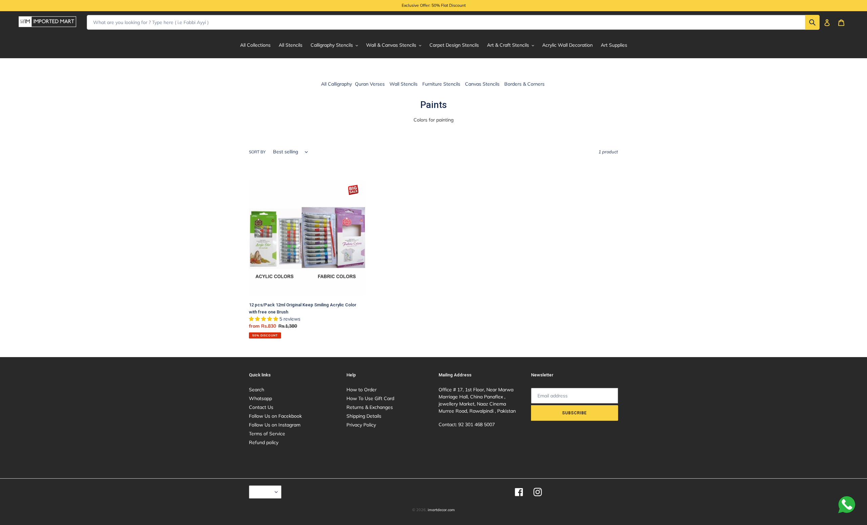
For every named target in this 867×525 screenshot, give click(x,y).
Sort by (257, 151)
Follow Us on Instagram (274, 425)
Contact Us (261, 407)
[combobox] (453, 22)
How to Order (361, 390)
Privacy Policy (361, 425)
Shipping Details (363, 416)
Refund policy (263, 442)
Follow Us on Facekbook (275, 416)
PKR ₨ (263, 492)
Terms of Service (267, 434)
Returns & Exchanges (369, 407)
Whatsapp (260, 398)
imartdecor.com (441, 509)
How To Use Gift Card (370, 398)
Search (256, 390)
